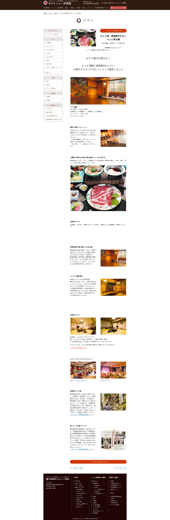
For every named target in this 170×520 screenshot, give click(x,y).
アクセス (89, 8)
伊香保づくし (114, 500)
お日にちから (78, 483)
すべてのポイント (50, 108)
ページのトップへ (121, 468)
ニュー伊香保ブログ (99, 489)
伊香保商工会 (114, 502)
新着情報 (59, 8)
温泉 (65, 8)
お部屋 (78, 8)
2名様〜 (48, 84)
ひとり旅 (48, 53)
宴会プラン (48, 72)
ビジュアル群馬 (115, 504)
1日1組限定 (48, 42)
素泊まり (48, 60)
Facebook (96, 485)
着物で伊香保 (49, 112)
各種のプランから (79, 487)
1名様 (55, 13)
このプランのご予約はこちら (114, 30)
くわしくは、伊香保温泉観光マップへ (82, 414)
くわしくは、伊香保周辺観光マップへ (82, 449)
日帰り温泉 (48, 64)
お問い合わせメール (98, 511)
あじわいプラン (49, 46)
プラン (53, 8)
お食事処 (48, 100)
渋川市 (112, 498)
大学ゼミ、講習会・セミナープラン (54, 68)
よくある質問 (104, 3)
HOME (45, 13)
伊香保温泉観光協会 (116, 496)
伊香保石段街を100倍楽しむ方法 (54, 119)
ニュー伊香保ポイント (98, 493)
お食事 (71, 8)
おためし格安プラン (51, 49)
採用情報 (124, 3)
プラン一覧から (79, 485)
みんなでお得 (49, 57)
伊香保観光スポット (116, 485)
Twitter (96, 487)
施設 (83, 8)
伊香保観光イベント (116, 487)
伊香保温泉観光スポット (101, 8)
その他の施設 (96, 505)
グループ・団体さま (51, 88)
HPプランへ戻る (78, 468)
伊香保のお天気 (115, 483)
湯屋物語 (46, 8)
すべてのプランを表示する (52, 34)
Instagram (97, 491)
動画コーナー (114, 489)
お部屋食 (48, 96)
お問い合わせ (111, 3)
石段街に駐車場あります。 (52, 115)
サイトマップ (118, 3)
